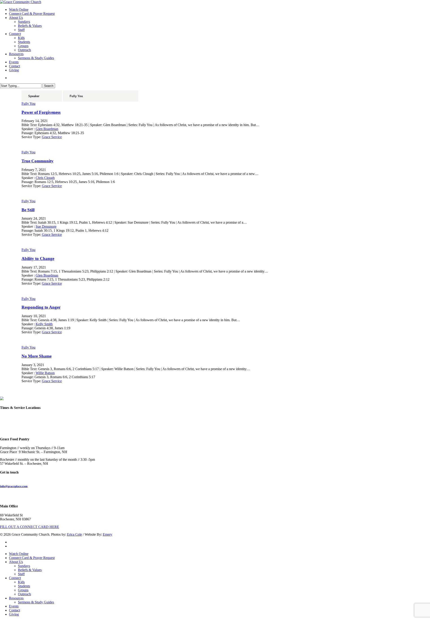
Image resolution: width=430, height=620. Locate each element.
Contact (14, 610)
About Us (16, 562)
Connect (15, 578)
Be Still (28, 209)
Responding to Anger (41, 307)
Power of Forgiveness (41, 112)
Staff (21, 574)
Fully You (28, 103)
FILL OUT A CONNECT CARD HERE (29, 527)
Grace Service (52, 137)
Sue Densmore (46, 226)
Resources (16, 598)
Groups (23, 590)
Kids (21, 582)
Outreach (24, 594)
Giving (14, 614)
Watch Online (18, 554)
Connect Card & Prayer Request (32, 558)
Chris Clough (45, 178)
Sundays (24, 566)
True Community (38, 161)
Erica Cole (74, 534)
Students (24, 586)
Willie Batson (45, 373)
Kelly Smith (44, 324)
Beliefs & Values (30, 570)
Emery (107, 534)
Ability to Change (38, 258)
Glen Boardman (47, 129)
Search (48, 85)
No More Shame (37, 356)
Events (14, 606)
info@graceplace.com (14, 486)
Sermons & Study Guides (36, 602)
